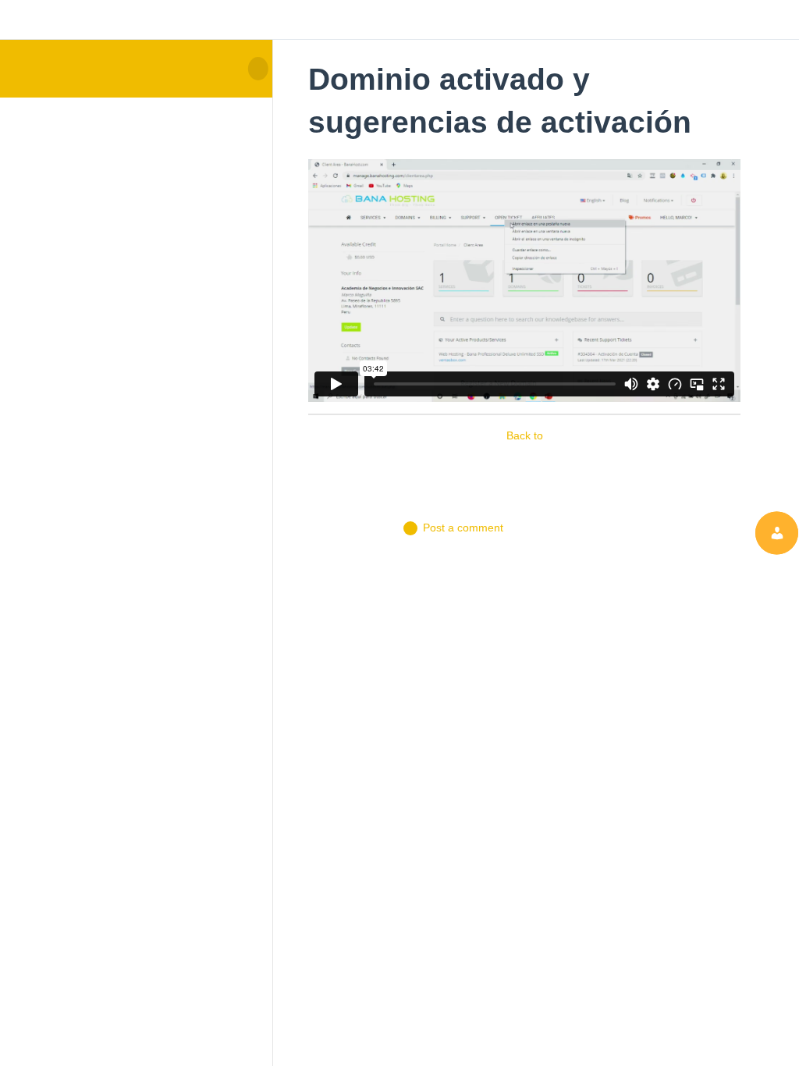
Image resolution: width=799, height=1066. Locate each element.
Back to (524, 436)
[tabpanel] (524, 281)
